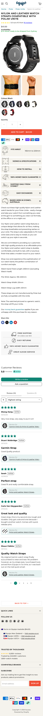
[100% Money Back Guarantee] (21, 346)
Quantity (4, 120)
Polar (11, 9)
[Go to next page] (31, 583)
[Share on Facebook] (2, 322)
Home (3, 9)
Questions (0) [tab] (31, 393)
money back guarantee (14, 309)
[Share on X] (7, 322)
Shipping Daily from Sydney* (20, 185)
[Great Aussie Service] (21, 352)
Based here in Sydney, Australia (20, 201)
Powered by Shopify (21, 712)
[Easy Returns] (21, 341)
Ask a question (21, 384)
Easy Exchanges (24, 193)
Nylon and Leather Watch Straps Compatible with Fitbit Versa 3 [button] (21, 492)
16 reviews (28, 23)
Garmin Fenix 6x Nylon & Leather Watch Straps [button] (24, 427)
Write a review (21, 379)
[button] (4, 425)
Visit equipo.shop (28, 638)
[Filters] (3, 400)
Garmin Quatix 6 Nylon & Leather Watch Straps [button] (24, 459)
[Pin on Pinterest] (15, 322)
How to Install (24, 169)
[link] (21, 23)
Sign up (35, 683)
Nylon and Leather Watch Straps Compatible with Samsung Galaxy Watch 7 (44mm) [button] (22, 532)
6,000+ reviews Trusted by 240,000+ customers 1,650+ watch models (13, 656)
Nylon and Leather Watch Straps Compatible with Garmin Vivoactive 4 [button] (23, 575)
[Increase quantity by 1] (20, 124)
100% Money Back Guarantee (24, 177)
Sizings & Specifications (24, 161)
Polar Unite (20, 9)
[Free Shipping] (21, 334)
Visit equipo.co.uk (28, 636)
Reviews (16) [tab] (11, 393)
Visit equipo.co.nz (32, 633)
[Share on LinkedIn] (11, 322)
